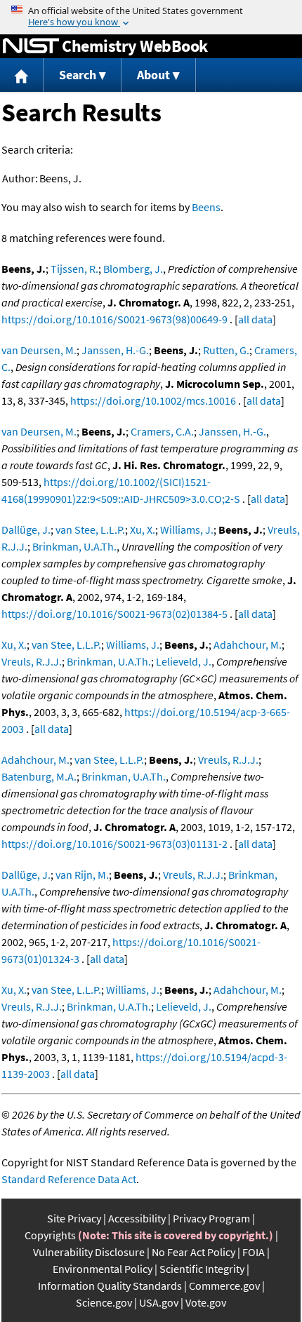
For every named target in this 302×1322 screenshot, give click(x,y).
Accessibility (137, 1218)
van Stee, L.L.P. (90, 529)
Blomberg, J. (133, 269)
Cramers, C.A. (162, 431)
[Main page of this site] (22, 75)
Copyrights (50, 1235)
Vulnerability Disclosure (89, 1252)
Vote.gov (205, 1302)
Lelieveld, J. (183, 661)
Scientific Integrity (201, 1269)
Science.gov (104, 1302)
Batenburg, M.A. (39, 776)
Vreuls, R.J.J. (31, 661)
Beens (206, 207)
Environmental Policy (102, 1269)
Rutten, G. (226, 350)
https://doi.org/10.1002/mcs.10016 (153, 400)
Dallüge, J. (26, 529)
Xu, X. (142, 529)
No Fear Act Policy (193, 1252)
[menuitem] (22, 75)
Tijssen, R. (74, 269)
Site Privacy (74, 1218)
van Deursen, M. (39, 350)
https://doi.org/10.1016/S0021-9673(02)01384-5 (114, 614)
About (153, 75)
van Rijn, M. (82, 875)
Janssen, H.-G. (115, 350)
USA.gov (158, 1302)
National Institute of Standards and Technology (31, 46)
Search (77, 75)
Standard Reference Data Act (68, 1179)
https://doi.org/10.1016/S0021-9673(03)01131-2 (114, 844)
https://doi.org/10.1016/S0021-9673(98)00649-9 (114, 319)
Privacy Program (211, 1218)
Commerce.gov (224, 1286)
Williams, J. (187, 529)
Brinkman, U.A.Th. (74, 546)
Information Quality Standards (110, 1286)
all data (255, 319)
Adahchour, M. (248, 645)
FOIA (253, 1252)
